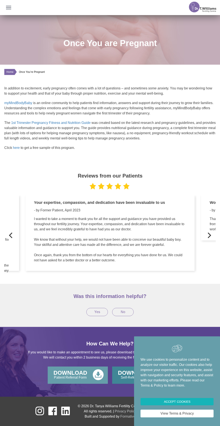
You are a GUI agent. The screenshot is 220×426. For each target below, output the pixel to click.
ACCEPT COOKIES (177, 401)
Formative (128, 416)
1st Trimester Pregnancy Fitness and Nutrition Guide (51, 123)
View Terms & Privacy (177, 413)
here (17, 148)
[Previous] (11, 235)
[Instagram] (39, 414)
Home (10, 71)
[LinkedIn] (65, 414)
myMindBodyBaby (18, 103)
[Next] (209, 235)
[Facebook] (52, 414)
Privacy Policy (125, 411)
